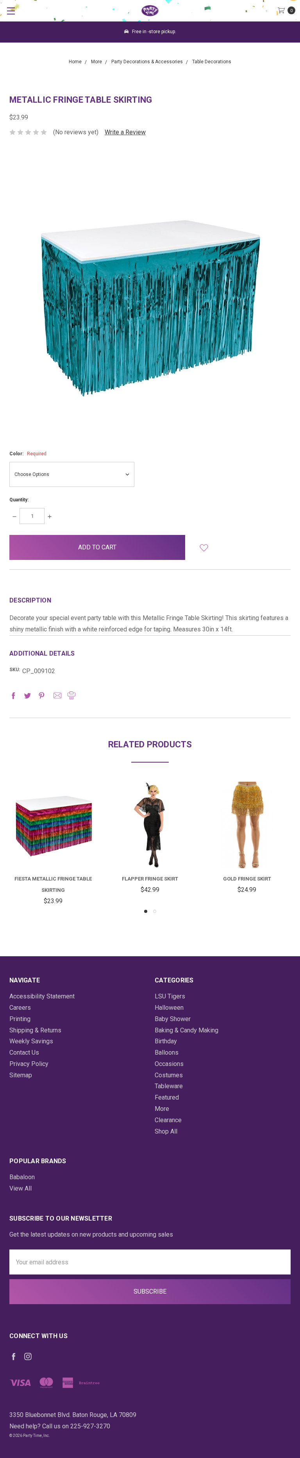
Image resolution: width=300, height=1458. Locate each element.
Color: (27, 453)
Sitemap (20, 1075)
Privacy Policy (28, 1064)
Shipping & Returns (35, 1030)
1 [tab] (145, 911)
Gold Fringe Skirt (247, 879)
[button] (204, 547)
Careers (20, 1007)
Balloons (167, 1052)
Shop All (166, 1131)
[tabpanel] (53, 844)
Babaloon (22, 1177)
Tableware (169, 1086)
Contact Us (24, 1052)
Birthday (166, 1041)
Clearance (168, 1120)
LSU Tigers (170, 996)
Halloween (169, 1007)
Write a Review (125, 132)
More (162, 1108)
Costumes (169, 1075)
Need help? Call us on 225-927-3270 (59, 1426)
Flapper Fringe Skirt (150, 879)
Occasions (169, 1064)
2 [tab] (154, 911)
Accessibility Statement (42, 996)
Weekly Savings (31, 1041)
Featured (167, 1097)
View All (20, 1188)
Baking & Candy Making (186, 1030)
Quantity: (19, 500)
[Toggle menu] (10, 10)
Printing (19, 1019)
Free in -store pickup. (153, 31)
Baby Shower (173, 1019)
